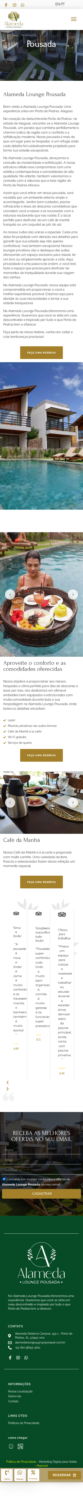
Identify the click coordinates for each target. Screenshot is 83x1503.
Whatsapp (19, 1479)
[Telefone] (6, 1472)
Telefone (7, 1479)
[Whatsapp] (26, 1358)
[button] (73, 19)
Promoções (33, 1479)
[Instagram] (18, 1358)
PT (63, 4)
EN (57, 4)
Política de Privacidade (21, 1461)
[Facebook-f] (10, 1358)
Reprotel (42, 1465)
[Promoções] (33, 1472)
